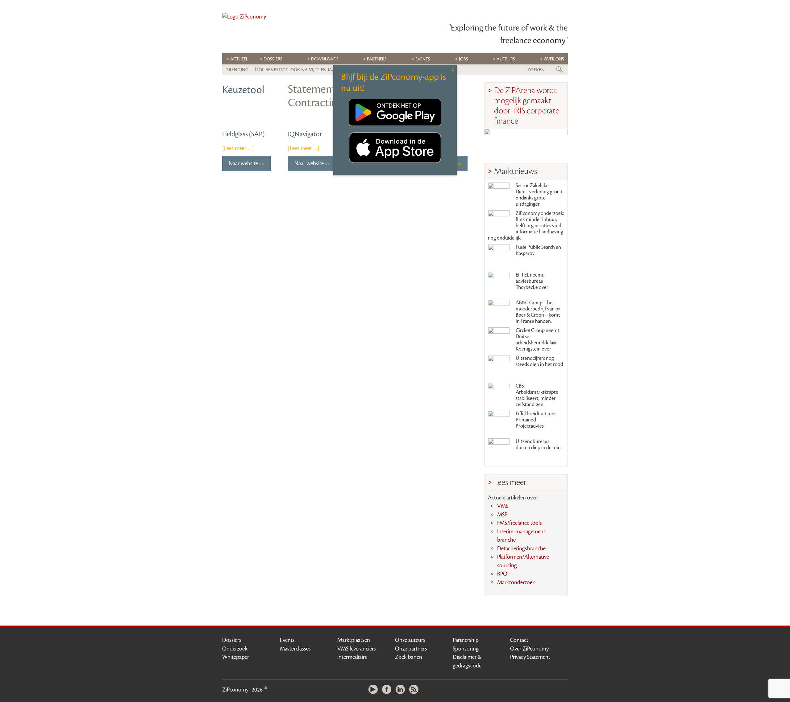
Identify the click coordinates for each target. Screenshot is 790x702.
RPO (502, 573)
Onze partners (411, 648)
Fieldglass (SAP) (243, 134)
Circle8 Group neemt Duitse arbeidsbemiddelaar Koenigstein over (537, 339)
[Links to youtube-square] (374, 690)
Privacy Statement (530, 657)
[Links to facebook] (388, 690)
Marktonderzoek (516, 582)
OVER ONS (554, 59)
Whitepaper (235, 657)
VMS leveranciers (356, 648)
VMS (502, 506)
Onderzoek (234, 648)
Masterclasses (295, 648)
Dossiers (273, 59)
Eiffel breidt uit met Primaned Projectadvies (536, 419)
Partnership (466, 640)
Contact (519, 640)
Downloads (325, 59)
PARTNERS (377, 59)
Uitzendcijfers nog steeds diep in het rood (539, 361)
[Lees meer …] (238, 148)
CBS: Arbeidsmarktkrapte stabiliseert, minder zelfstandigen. (537, 395)
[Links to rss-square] (415, 690)
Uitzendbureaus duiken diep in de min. (539, 444)
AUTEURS (506, 59)
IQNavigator (305, 134)
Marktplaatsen (353, 640)
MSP (502, 514)
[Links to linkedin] (402, 690)
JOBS (463, 59)
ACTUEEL (239, 59)
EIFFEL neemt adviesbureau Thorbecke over (532, 281)
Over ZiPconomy (529, 648)
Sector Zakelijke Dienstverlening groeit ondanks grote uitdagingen (539, 194)
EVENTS (422, 59)
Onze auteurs (410, 640)
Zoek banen (408, 657)
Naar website (244, 163)
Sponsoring (466, 648)
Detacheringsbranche (521, 548)
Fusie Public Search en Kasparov (538, 250)
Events (287, 640)
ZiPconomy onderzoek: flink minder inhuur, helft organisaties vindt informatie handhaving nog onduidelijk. (526, 225)
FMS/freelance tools (519, 523)
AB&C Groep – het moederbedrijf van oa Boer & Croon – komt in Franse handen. (538, 312)
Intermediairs (352, 657)
